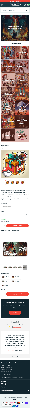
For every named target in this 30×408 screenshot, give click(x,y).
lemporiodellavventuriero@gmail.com (13, 377)
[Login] (25, 5)
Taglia (2, 211)
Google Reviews (17, 327)
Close (15, 387)
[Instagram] (2, 384)
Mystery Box (5, 146)
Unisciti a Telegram (15, 312)
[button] (25, 164)
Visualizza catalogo (2, 5)
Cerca (27, 10)
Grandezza (4, 203)
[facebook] (5, 384)
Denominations (5, 273)
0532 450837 (7, 374)
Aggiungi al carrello (17, 225)
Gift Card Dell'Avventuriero (10, 230)
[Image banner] (15, 28)
